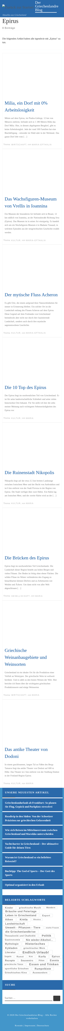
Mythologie (12, 943)
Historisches (35, 943)
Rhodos (37, 919)
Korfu (42, 956)
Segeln (8, 956)
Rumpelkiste (43, 968)
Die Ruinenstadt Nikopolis (29, 472)
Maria (30, 418)
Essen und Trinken (44, 964)
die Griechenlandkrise (20, 931)
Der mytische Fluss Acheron (31, 294)
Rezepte (10, 960)
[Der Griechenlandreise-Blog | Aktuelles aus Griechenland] (18, 7)
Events (54, 960)
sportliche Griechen (17, 968)
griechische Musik (30, 907)
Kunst (20, 956)
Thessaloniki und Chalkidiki (20, 936)
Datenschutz (43, 1025)
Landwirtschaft (15, 923)
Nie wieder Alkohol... (39, 939)
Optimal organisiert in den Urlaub (24, 884)
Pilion (41, 960)
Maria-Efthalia (42, 145)
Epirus (56, 956)
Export (46, 915)
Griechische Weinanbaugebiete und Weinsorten (26, 657)
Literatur (10, 952)
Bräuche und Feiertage (21, 911)
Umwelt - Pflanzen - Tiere (22, 927)
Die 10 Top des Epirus (25, 387)
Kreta (24, 919)
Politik (46, 935)
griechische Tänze (14, 964)
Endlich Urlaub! (36, 952)
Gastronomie (12, 940)
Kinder (9, 907)
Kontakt (19, 1025)
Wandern (50, 908)
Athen (9, 919)
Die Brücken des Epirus (27, 557)
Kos (31, 956)
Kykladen (11, 948)
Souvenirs (27, 960)
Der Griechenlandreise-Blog (29, 1015)
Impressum (30, 1025)
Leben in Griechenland (20, 915)
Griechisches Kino (16, 972)
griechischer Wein (34, 948)
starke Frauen (52, 928)
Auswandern (40, 972)
